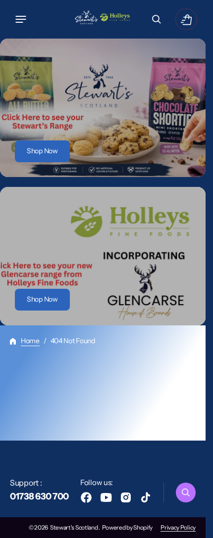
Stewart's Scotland (74, 527)
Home (30, 340)
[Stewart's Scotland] (103, 19)
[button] (21, 19)
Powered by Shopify (127, 527)
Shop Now (42, 150)
